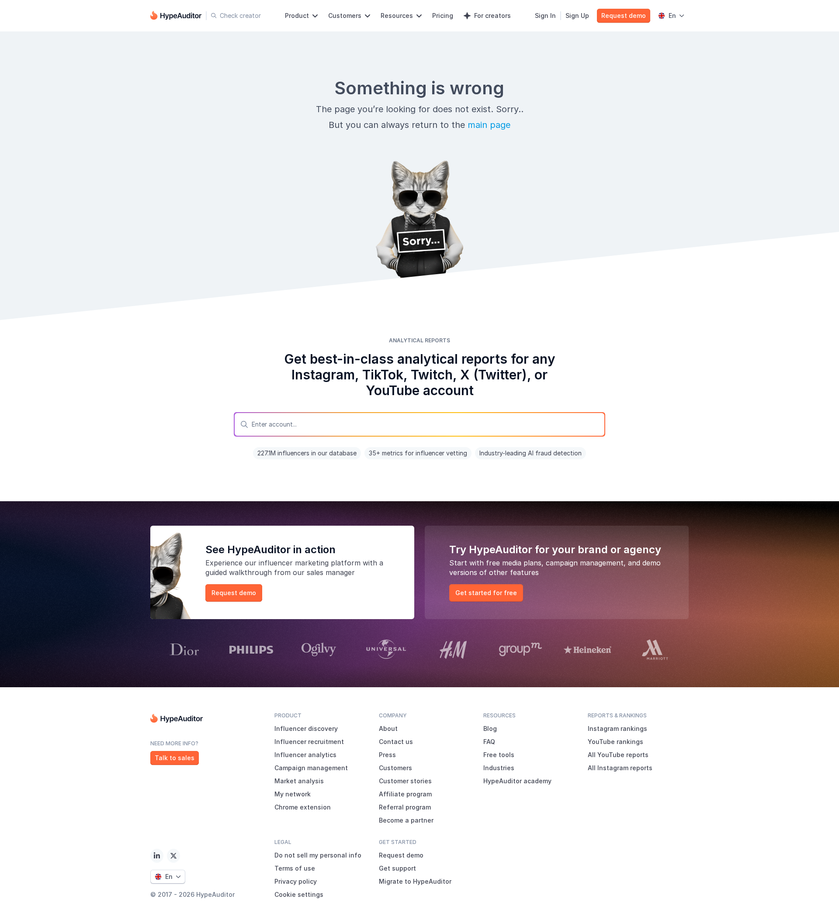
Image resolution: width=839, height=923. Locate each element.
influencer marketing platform (310, 562)
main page (489, 125)
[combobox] (419, 424)
